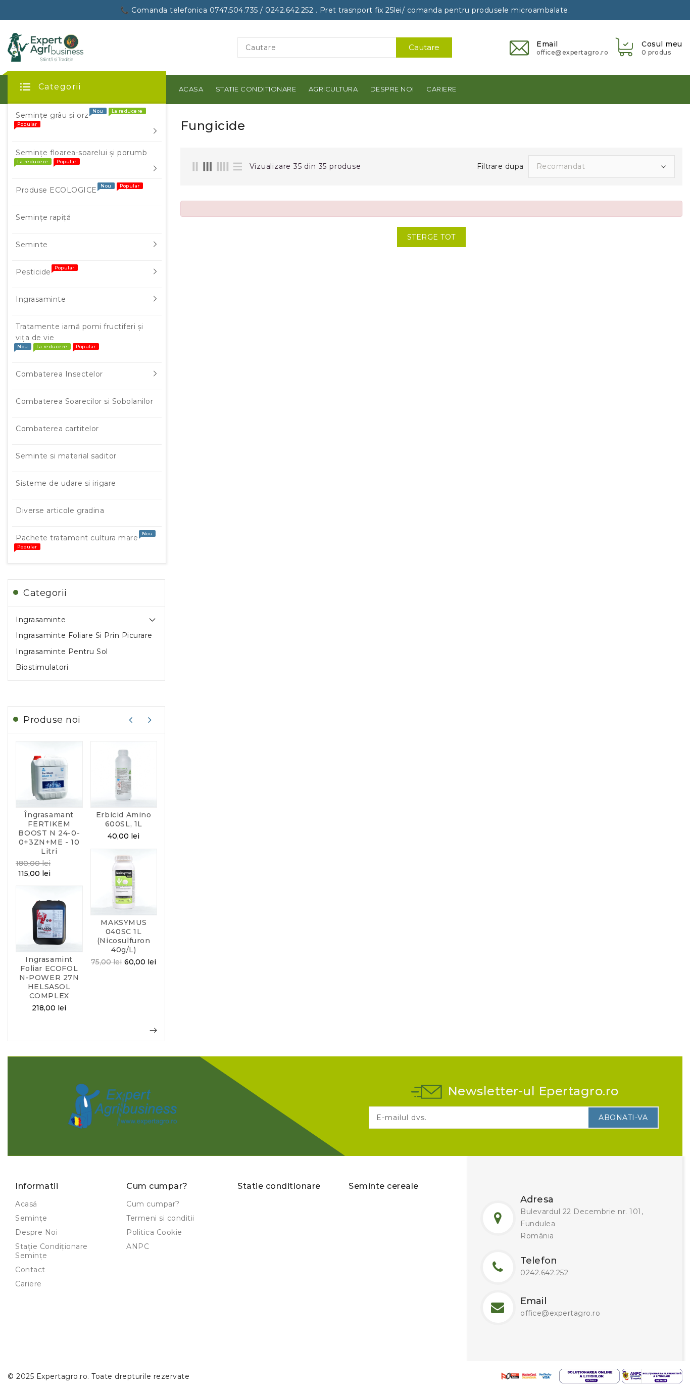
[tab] (86, 620)
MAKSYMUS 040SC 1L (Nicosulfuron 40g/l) (124, 936)
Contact (30, 1269)
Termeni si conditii (160, 1218)
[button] (647, 47)
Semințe (31, 1218)
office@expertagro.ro (560, 1313)
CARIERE (441, 89)
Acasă (26, 1204)
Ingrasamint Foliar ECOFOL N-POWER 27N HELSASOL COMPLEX (49, 977)
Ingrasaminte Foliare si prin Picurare (84, 635)
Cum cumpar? (153, 1204)
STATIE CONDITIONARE (256, 89)
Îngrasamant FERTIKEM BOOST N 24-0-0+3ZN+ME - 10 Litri (49, 833)
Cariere (28, 1283)
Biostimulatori (42, 667)
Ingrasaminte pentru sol (62, 651)
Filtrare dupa (500, 166)
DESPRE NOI (392, 89)
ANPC (137, 1246)
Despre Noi (36, 1232)
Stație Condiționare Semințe (51, 1251)
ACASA (191, 89)
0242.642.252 (544, 1272)
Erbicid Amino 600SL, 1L (124, 819)
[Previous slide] (130, 719)
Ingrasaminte (41, 619)
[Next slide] (150, 719)
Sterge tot (431, 237)
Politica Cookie (154, 1232)
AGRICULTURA (333, 89)
